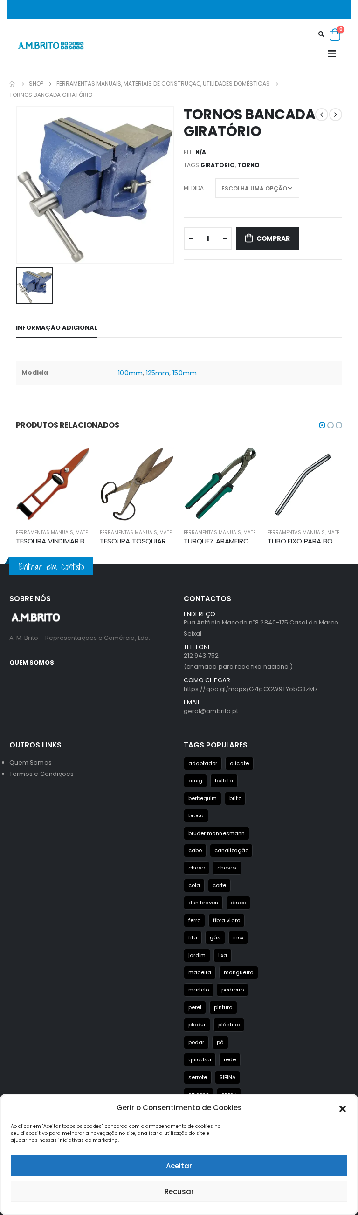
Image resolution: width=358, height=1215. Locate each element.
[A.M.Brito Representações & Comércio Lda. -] (51, 45)
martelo (198, 989)
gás (215, 937)
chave (196, 867)
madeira (199, 972)
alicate (239, 763)
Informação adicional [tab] (56, 327)
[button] (342, 1108)
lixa (222, 955)
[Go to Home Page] (12, 83)
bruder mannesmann (216, 833)
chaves (227, 867)
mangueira (239, 972)
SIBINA (227, 1077)
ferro (194, 920)
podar (196, 1042)
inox (238, 937)
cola (194, 885)
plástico (229, 1024)
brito (235, 798)
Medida (194, 188)
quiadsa (199, 1059)
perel (194, 1007)
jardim (197, 955)
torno (248, 165)
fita (192, 937)
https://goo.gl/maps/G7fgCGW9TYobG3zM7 (250, 689)
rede (230, 1059)
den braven (203, 902)
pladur (197, 1024)
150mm (184, 373)
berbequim (202, 798)
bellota (224, 780)
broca (196, 815)
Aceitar (179, 1166)
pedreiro (232, 989)
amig (195, 780)
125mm (157, 373)
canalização (231, 850)
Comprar (273, 238)
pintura (223, 1007)
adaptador (203, 763)
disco (238, 902)
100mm (130, 373)
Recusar (179, 1191)
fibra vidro (226, 920)
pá (220, 1042)
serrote (197, 1077)
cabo (195, 850)
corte (219, 885)
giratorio (217, 165)
